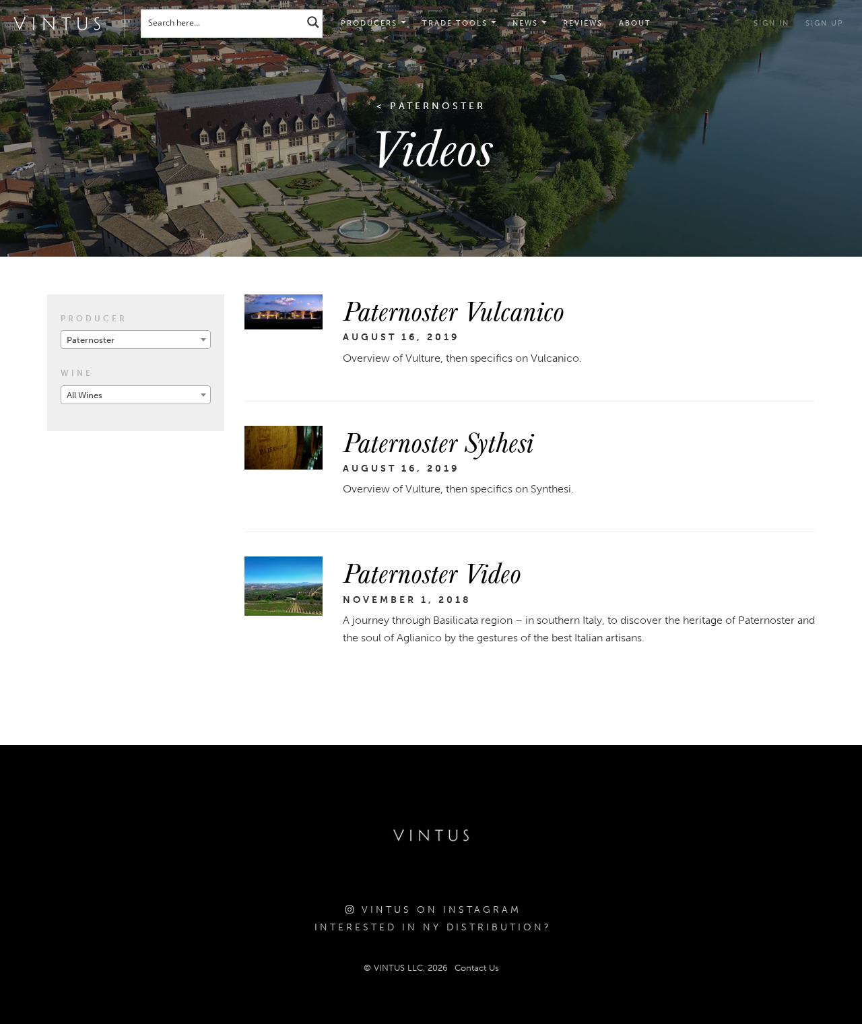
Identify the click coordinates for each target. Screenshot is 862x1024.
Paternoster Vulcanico (453, 309)
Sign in (771, 23)
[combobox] (136, 339)
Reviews (583, 23)
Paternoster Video (432, 571)
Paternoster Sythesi (438, 441)
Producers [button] (371, 23)
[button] (459, 23)
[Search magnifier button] (313, 21)
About (635, 23)
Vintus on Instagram (438, 910)
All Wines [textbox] (84, 395)
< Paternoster (431, 106)
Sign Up (824, 23)
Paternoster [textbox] (90, 340)
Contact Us (477, 968)
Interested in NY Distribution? (433, 927)
